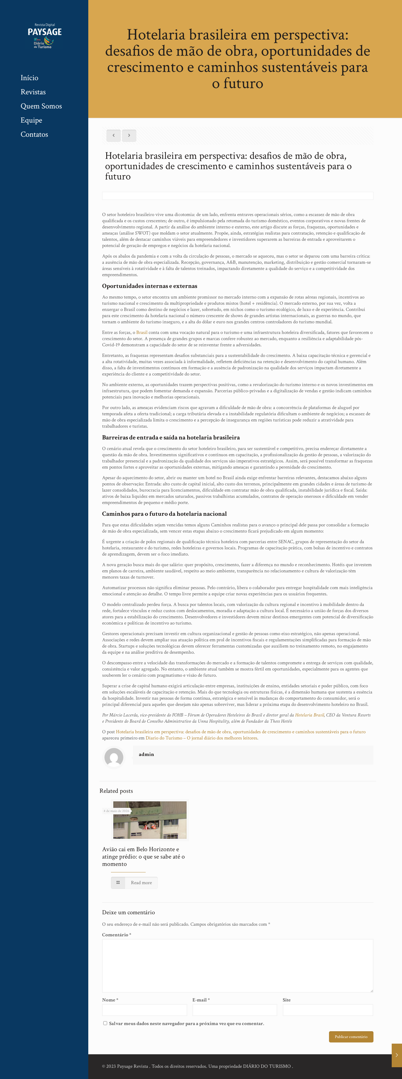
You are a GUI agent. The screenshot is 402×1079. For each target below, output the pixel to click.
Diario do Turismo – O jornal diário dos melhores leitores (201, 738)
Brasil (141, 332)
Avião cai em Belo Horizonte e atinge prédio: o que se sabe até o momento (143, 856)
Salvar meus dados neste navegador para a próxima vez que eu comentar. (186, 1023)
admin (146, 754)
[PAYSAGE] (44, 35)
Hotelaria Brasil (309, 715)
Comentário (116, 935)
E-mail (201, 1000)
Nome (110, 1000)
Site (287, 1000)
